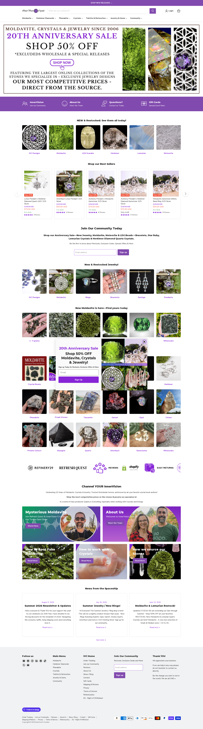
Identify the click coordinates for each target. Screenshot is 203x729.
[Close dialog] (144, 342)
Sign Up (78, 379)
